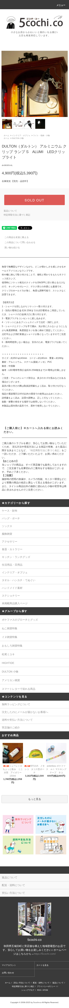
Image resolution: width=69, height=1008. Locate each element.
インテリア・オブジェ (21, 135)
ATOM (45, 990)
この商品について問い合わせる (19, 242)
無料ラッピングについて (16, 704)
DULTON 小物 (18, 138)
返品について (10, 211)
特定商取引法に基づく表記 (17, 215)
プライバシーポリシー (46, 986)
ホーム (6, 135)
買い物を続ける (12, 247)
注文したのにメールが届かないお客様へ (25, 712)
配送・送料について (41, 983)
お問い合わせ (8, 973)
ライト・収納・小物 (41, 135)
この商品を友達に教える (16, 237)
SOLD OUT (34, 200)
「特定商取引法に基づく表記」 (45, 450)
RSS (39, 990)
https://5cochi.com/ (45, 953)
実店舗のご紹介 (11, 727)
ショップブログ (27, 990)
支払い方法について (21, 983)
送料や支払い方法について (17, 719)
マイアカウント (9, 965)
